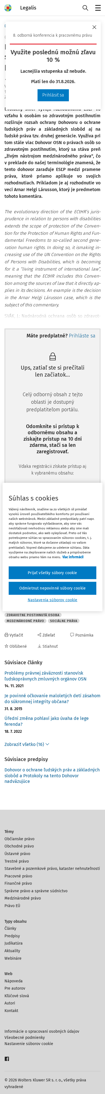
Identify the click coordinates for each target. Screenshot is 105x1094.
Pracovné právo (18, 876)
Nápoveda (13, 981)
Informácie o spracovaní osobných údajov (41, 1031)
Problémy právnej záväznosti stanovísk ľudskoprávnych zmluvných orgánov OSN (45, 676)
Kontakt (11, 1010)
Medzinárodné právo (22, 898)
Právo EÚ (12, 905)
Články (10, 928)
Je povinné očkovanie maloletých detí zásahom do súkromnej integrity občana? (52, 698)
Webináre (13, 958)
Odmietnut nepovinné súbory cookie (52, 588)
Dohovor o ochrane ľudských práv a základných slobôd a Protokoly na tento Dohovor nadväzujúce (52, 775)
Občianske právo (19, 839)
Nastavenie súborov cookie (28, 1043)
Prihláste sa (82, 336)
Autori (9, 1003)
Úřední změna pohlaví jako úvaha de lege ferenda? (46, 721)
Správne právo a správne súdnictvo (35, 891)
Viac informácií (72, 557)
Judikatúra (13, 943)
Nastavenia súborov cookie (53, 599)
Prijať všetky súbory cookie (52, 572)
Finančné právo (18, 883)
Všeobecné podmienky (24, 1037)
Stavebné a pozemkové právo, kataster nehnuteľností (52, 868)
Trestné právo (16, 861)
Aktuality (12, 951)
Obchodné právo (19, 846)
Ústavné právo (17, 853)
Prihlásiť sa (53, 95)
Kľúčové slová (16, 996)
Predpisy (12, 936)
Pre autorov (14, 988)
